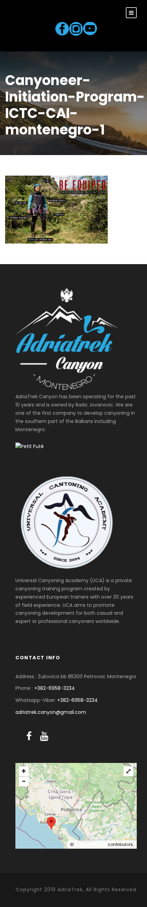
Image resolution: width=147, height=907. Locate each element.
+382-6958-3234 (54, 688)
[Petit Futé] (29, 446)
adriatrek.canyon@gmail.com (50, 712)
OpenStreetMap (91, 844)
